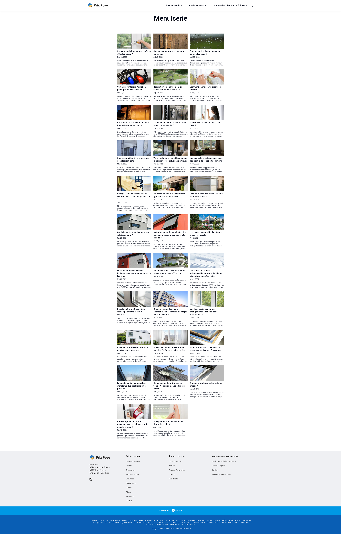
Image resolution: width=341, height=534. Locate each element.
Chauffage (130, 479)
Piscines (129, 466)
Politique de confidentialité (221, 474)
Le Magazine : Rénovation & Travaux (230, 5)
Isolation (129, 488)
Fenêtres (129, 501)
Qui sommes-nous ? (176, 461)
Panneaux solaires (133, 461)
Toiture (128, 492)
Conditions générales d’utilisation (224, 461)
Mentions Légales (218, 466)
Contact (172, 474)
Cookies (215, 470)
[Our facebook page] (91, 479)
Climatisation (131, 483)
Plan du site (173, 479)
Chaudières (130, 470)
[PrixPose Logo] (100, 457)
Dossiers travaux (196, 5)
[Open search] (251, 5)
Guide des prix (173, 5)
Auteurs (172, 466)
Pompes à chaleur (132, 474)
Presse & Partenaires (177, 470)
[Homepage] (125, 5)
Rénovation (130, 496)
